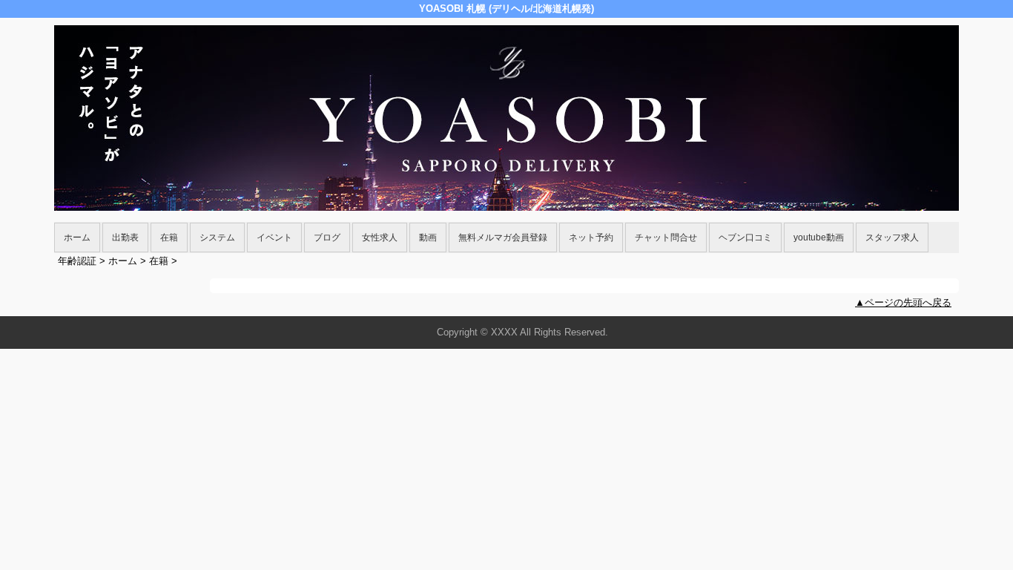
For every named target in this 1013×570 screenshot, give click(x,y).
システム (217, 237)
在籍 (169, 237)
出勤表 (125, 237)
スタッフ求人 (892, 237)
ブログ (327, 237)
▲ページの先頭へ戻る (903, 302)
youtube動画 (818, 237)
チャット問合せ (666, 237)
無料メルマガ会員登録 (502, 237)
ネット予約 (591, 237)
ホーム (77, 237)
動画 (428, 237)
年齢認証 (77, 260)
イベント (274, 237)
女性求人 (379, 237)
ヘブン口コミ (745, 237)
